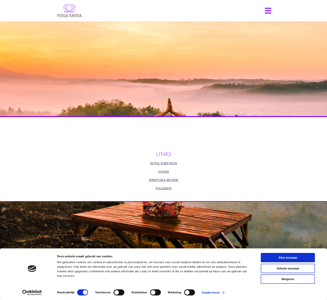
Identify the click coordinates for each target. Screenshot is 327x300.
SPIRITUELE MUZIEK (163, 180)
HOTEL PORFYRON (163, 163)
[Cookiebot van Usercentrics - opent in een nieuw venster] (32, 292)
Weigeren (288, 279)
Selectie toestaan (288, 268)
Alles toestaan (288, 257)
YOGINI (163, 172)
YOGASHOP (163, 188)
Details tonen (211, 292)
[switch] (119, 292)
